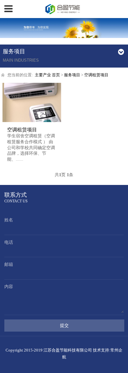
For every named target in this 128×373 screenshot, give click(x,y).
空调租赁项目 (96, 75)
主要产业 (43, 75)
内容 (8, 286)
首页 (56, 75)
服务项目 (72, 75)
